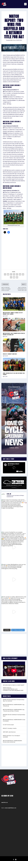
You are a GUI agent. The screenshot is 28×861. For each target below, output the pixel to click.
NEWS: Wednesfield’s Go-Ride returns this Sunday (14, 373)
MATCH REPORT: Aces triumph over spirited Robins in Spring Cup (14, 334)
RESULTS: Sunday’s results (10, 728)
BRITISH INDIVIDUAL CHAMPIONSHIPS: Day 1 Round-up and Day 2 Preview (13, 710)
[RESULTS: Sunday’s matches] (14, 345)
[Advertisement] (14, 249)
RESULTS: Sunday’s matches (10, 354)
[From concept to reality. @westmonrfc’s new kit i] (14, 612)
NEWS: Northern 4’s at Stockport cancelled (11, 736)
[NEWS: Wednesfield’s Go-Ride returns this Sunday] (14, 364)
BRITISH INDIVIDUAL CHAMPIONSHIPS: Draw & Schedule (14, 720)
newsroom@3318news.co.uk (10, 689)
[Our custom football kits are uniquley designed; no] (14, 547)
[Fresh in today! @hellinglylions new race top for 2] (14, 579)
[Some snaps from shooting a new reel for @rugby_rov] (14, 515)
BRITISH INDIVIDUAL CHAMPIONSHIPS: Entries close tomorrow (12, 741)
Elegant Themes (12, 857)
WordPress (22, 857)
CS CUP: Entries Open (8, 724)
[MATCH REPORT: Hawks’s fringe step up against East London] (14, 304)
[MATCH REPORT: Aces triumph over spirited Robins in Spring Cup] (14, 324)
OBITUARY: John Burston (9, 732)
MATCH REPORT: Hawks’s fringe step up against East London (13, 313)
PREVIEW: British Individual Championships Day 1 (14, 715)
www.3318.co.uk (4, 802)
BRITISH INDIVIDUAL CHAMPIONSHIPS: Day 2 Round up (13, 705)
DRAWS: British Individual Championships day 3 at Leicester (13, 700)
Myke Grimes (13, 40)
